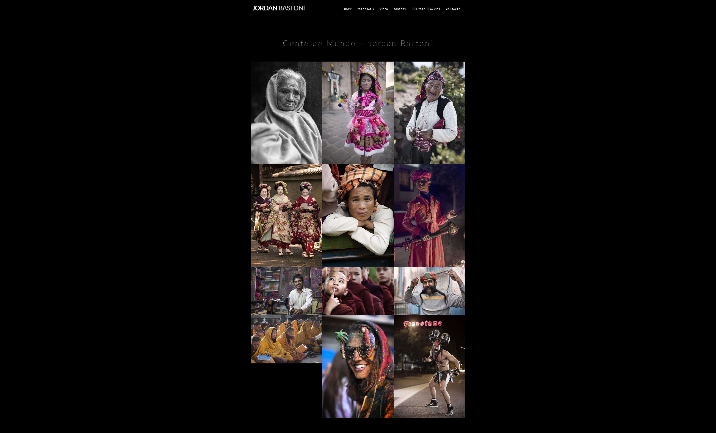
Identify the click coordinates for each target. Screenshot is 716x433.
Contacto (453, 9)
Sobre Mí (400, 9)
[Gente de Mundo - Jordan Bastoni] (286, 123)
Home (348, 9)
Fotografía (365, 9)
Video (384, 9)
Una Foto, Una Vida (426, 9)
